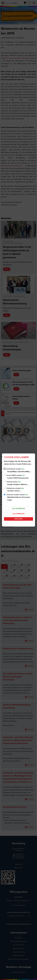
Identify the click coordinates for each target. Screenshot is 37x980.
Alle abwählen (18, 514)
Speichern (18, 519)
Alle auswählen (18, 508)
